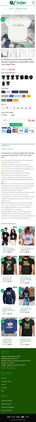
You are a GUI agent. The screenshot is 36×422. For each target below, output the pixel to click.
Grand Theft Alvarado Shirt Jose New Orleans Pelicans (26, 279)
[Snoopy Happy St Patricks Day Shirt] (9, 265)
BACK (13, 115)
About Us (4, 378)
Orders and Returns (6, 400)
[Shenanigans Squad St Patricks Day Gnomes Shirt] (27, 326)
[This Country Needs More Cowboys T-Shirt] (27, 235)
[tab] (18, 145)
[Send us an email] (11, 367)
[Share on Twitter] (8, 135)
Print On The (5, 112)
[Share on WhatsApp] (2, 135)
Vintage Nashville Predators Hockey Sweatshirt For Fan (7, 341)
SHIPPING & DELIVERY (7, 149)
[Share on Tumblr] (21, 135)
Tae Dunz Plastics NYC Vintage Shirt (26, 309)
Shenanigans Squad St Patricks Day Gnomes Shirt (25, 341)
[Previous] (4, 31)
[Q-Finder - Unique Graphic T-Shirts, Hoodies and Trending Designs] (18, 3)
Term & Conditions (6, 410)
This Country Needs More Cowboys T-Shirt (26, 249)
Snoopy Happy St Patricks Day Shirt (7, 278)
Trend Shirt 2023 (21, 9)
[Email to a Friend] (11, 135)
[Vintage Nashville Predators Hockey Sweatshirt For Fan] (9, 326)
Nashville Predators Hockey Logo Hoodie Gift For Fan (9, 310)
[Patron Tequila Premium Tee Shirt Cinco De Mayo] (9, 235)
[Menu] (2, 3)
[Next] (31, 31)
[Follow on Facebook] (2, 367)
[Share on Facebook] (5, 135)
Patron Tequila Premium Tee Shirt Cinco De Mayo (9, 249)
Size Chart (4, 387)
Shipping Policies (6, 404)
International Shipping (7, 407)
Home (11, 9)
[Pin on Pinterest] (14, 135)
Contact (3, 384)
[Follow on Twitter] (8, 367)
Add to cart (16, 124)
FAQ (2, 391)
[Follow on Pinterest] (14, 367)
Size (2, 104)
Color (3, 88)
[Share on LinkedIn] (17, 135)
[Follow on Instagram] (5, 367)
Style (3, 72)
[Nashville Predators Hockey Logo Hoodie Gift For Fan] (9, 295)
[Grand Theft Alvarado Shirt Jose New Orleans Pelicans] (27, 265)
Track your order (6, 381)
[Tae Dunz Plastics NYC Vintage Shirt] (27, 295)
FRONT (5, 115)
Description (5, 145)
